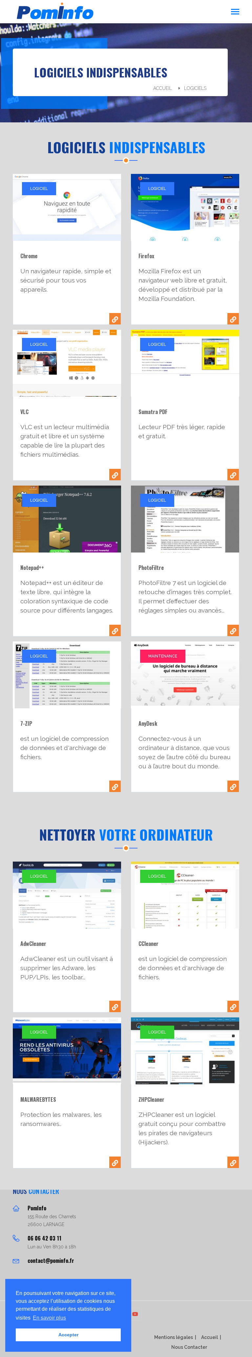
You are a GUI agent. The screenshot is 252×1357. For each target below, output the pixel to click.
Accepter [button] (68, 1334)
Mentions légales (173, 1337)
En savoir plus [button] (49, 1318)
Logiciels (195, 88)
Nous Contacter (189, 1347)
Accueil (162, 88)
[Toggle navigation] (235, 12)
